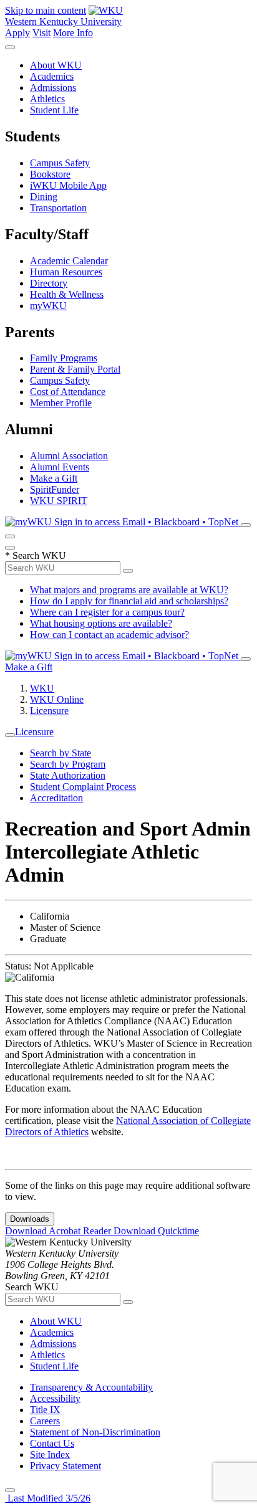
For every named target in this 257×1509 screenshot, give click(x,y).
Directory (48, 283)
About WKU (56, 65)
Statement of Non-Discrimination (95, 1432)
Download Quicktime (156, 1231)
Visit (41, 32)
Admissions (53, 87)
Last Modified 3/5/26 (47, 1498)
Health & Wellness (67, 294)
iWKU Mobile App (68, 185)
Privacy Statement (65, 1465)
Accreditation (56, 798)
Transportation (58, 207)
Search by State (60, 753)
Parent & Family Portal (75, 369)
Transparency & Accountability (91, 1387)
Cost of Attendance (67, 391)
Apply (17, 32)
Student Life (54, 110)
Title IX (45, 1409)
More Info (73, 32)
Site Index (50, 1454)
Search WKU (35, 555)
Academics (52, 76)
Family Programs (63, 358)
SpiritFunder (54, 489)
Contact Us (52, 1443)
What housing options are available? (101, 623)
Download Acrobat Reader (59, 1231)
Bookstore (50, 174)
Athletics (47, 98)
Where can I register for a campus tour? (107, 612)
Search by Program (67, 764)
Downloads (29, 1219)
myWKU (48, 305)
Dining (43, 196)
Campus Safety (60, 163)
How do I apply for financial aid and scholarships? (129, 601)
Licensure (49, 710)
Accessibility (55, 1398)
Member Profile (61, 402)
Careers (45, 1421)
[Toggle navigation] (10, 735)
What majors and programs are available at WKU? (129, 589)
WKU (42, 688)
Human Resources (66, 272)
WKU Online (57, 699)
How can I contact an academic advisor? (109, 634)
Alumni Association (69, 455)
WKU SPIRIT (58, 500)
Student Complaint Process (83, 786)
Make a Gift (53, 478)
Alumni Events (59, 467)
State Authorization (67, 775)
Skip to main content (45, 10)
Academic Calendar (69, 260)
